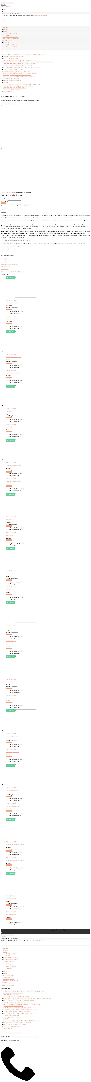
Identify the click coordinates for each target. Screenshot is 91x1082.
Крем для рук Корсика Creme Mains (13, 357)
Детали (4, 209)
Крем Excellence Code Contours (12, 790)
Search (2, 4)
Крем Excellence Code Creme (12, 302)
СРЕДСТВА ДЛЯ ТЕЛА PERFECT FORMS (14, 88)
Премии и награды (11, 953)
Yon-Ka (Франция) (8, 91)
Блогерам (9, 968)
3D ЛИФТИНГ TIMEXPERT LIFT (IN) (13, 69)
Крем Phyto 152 (9, 411)
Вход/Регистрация (8, 985)
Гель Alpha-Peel (9, 627)
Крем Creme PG (9, 519)
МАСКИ (5, 82)
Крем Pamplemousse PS (11, 898)
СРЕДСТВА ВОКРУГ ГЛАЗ (10, 58)
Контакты (6, 963)
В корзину (3, 203)
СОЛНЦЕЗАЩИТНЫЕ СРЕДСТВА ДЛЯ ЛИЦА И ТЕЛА (18, 86)
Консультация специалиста (11, 959)
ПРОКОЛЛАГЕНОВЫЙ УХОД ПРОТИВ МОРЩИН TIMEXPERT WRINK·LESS (23, 54)
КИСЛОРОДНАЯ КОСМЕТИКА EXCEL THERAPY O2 (17, 75)
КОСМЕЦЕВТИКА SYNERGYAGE (12, 89)
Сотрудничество (11, 966)
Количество (4, 201)
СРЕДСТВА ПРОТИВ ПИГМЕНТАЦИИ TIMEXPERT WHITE (19, 77)
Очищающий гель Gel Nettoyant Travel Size (15, 844)
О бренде (5, 952)
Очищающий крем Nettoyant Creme (13, 465)
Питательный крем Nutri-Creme (12, 736)
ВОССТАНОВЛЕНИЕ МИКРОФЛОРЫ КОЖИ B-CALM (17, 65)
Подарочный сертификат (10, 957)
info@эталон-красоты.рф (40, 15)
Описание (5, 207)
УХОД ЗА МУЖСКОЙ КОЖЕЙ (11, 78)
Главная (5, 948)
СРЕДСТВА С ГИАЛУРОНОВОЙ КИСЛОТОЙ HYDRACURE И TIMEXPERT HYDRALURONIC (27, 62)
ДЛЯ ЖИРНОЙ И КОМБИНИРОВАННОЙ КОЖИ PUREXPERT (19, 60)
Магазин (5, 950)
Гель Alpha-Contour (10, 682)
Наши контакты (10, 965)
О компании (6, 977)
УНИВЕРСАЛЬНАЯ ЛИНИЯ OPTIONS (13, 56)
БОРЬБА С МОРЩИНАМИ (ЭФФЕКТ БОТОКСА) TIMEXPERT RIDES (21, 67)
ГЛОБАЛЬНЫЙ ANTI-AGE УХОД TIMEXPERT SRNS (17, 71)
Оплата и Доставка (8, 961)
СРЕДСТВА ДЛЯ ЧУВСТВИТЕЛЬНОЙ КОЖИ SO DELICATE (19, 64)
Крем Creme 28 (9, 573)
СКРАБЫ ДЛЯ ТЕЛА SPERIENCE (12, 80)
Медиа (8, 955)
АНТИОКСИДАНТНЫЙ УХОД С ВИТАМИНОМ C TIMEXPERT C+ (20, 73)
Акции (5, 982)
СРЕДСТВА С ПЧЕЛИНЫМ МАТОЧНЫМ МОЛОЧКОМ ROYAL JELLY (21, 84)
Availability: (9, 307)
